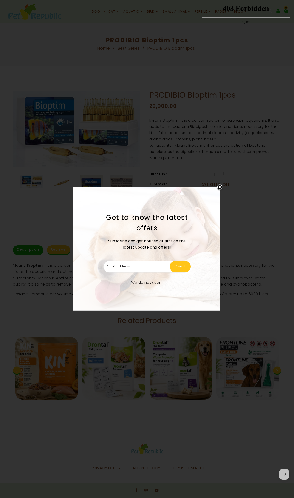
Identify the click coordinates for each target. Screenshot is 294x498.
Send (180, 266)
